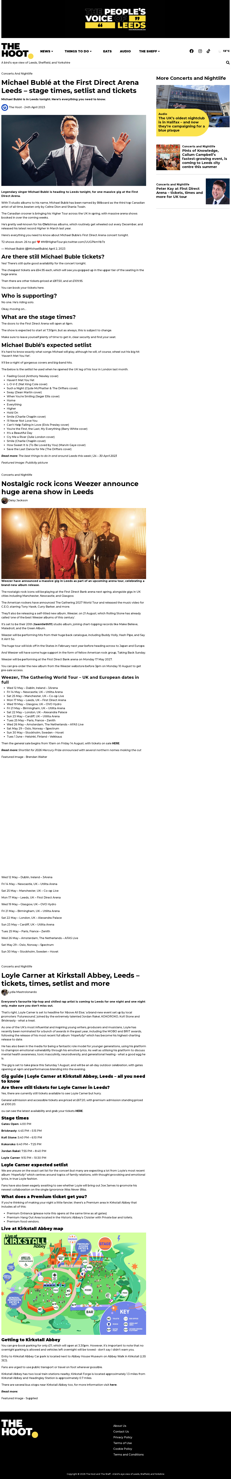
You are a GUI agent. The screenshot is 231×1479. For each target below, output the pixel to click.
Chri (45, 224)
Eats (107, 51)
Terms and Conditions (128, 1454)
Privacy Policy (122, 1437)
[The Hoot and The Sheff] (17, 51)
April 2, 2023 (57, 248)
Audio (125, 51)
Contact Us (121, 1431)
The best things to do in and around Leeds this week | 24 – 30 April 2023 (68, 456)
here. (41, 287)
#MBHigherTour (52, 242)
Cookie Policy (122, 1448)
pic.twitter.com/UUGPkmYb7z (84, 242)
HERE (115, 743)
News (45, 51)
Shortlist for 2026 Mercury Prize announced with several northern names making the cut (71, 750)
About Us (119, 1425)
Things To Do (77, 51)
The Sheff (148, 51)
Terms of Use (122, 1443)
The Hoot (15, 107)
